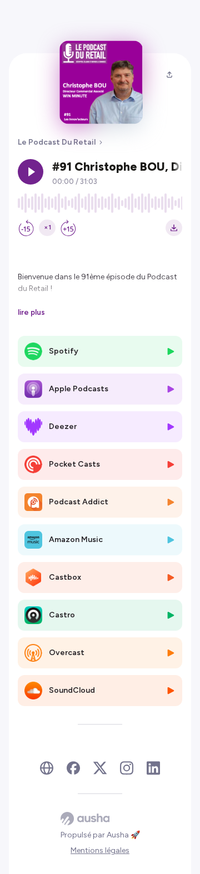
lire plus (31, 312)
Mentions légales (100, 850)
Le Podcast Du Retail (57, 142)
